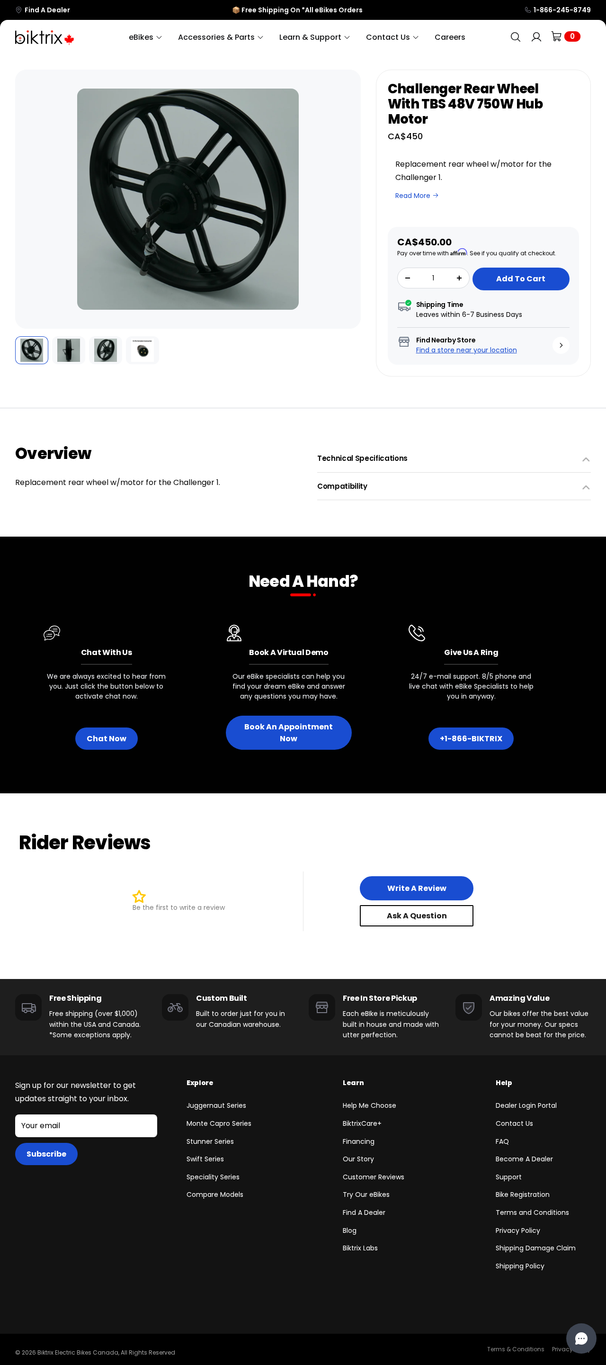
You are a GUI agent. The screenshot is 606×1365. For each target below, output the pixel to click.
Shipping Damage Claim (536, 1248)
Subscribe (46, 1154)
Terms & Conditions (515, 1349)
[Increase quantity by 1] (459, 278)
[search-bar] (515, 37)
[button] (29, 199)
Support (509, 1177)
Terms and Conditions (532, 1212)
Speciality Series (213, 1177)
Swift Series (205, 1159)
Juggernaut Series (216, 1105)
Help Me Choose (369, 1105)
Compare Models (215, 1194)
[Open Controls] (581, 1338)
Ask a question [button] (417, 915)
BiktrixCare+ (362, 1123)
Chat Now (106, 738)
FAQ (502, 1141)
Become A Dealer (524, 1159)
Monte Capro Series (219, 1123)
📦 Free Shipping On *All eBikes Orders (297, 10)
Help (504, 1083)
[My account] (536, 37)
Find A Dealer (47, 10)
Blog (349, 1230)
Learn (353, 1083)
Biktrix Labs (360, 1248)
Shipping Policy (520, 1266)
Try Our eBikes (366, 1194)
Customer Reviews (373, 1177)
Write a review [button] (416, 888)
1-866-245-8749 (562, 10)
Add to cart (520, 278)
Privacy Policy (518, 1230)
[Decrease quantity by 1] (408, 278)
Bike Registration (523, 1194)
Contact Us (514, 1123)
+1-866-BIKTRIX (471, 738)
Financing (358, 1141)
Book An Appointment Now (288, 732)
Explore (200, 1083)
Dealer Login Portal (526, 1105)
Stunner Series (210, 1141)
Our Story (358, 1159)
